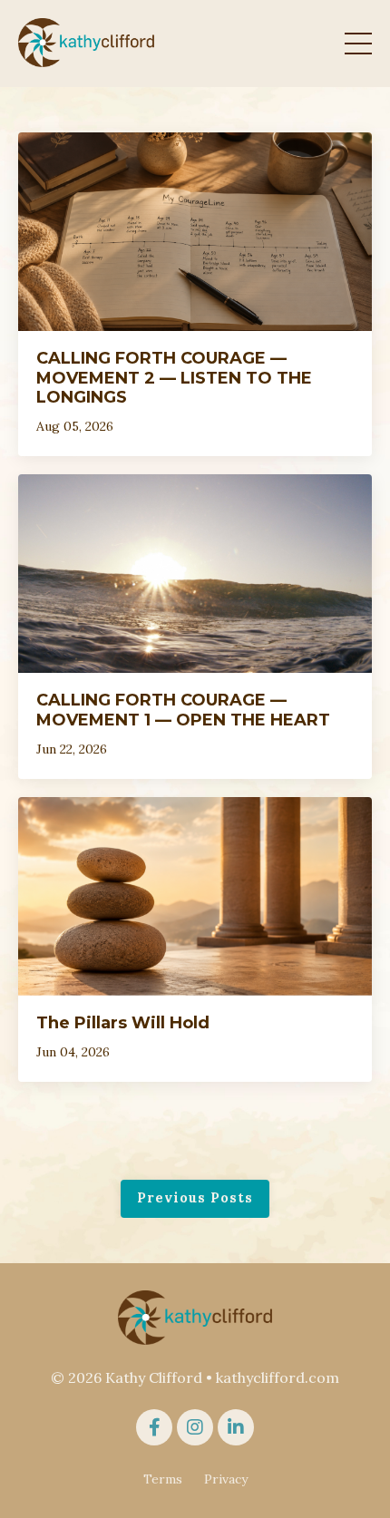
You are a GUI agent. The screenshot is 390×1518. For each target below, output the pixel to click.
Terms (162, 1479)
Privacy (226, 1479)
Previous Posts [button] (195, 1198)
